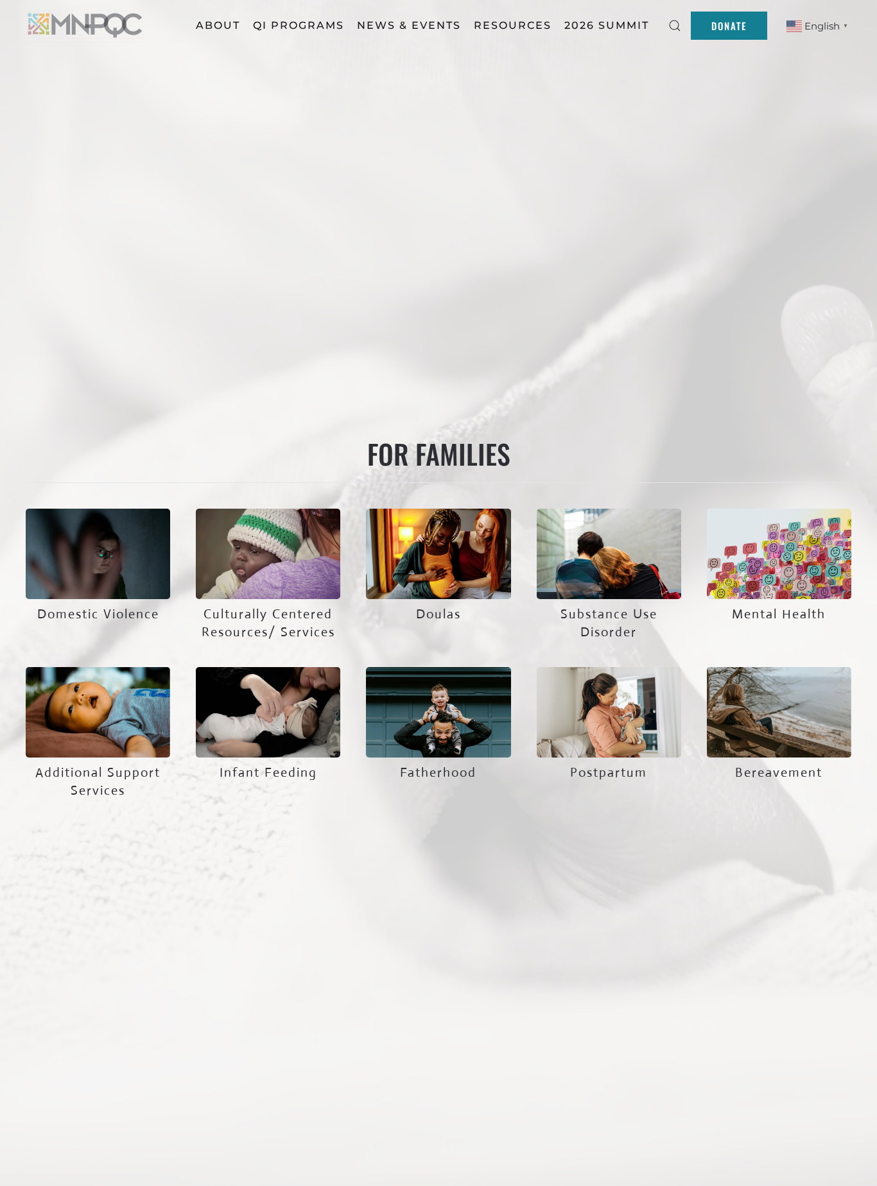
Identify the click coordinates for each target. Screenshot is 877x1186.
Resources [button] (512, 25)
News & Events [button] (409, 25)
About (218, 25)
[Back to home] (87, 25)
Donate (729, 26)
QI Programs (298, 25)
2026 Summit (606, 25)
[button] (674, 25)
